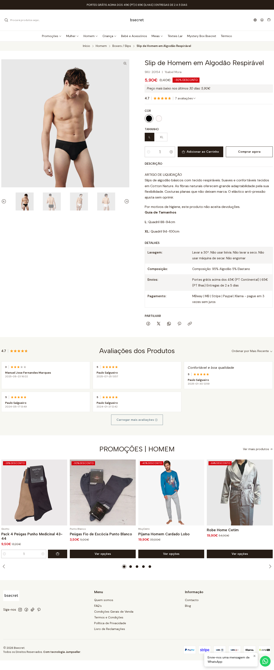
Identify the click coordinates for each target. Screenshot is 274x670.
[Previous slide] (4, 201)
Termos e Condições (108, 617)
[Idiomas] (255, 20)
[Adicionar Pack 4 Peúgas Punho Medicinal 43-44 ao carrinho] (57, 554)
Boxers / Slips (121, 46)
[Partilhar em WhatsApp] (169, 324)
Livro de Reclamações (109, 629)
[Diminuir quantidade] (148, 152)
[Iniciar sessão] (262, 20)
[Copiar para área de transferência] (189, 324)
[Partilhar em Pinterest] (179, 324)
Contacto (192, 600)
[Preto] (149, 118)
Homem (101, 46)
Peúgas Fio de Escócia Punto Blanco (101, 534)
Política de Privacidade (110, 623)
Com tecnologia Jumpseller (61, 652)
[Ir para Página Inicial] (137, 20)
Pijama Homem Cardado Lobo (164, 534)
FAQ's (98, 606)
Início (86, 46)
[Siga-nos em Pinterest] (39, 609)
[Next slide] (126, 201)
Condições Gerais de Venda (113, 611)
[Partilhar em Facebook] (148, 324)
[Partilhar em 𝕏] (158, 324)
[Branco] (159, 118)
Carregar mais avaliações (135, 420)
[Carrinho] (268, 20)
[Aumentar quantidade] (171, 152)
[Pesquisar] (6, 20)
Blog (188, 606)
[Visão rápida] (62, 492)
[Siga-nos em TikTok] (32, 609)
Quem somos (103, 600)
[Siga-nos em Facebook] (26, 609)
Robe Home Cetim (223, 530)
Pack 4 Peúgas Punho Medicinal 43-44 (32, 536)
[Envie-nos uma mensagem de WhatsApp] (265, 661)
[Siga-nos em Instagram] (20, 609)
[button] (124, 566)
